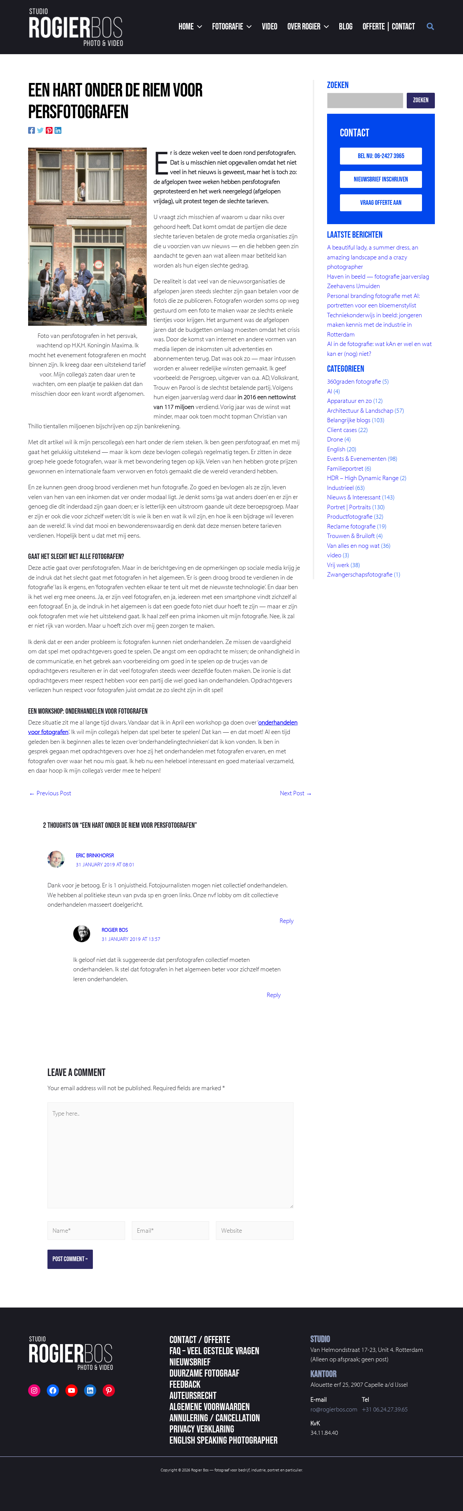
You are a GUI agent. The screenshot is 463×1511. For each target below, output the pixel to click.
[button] (190, 27)
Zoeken (420, 100)
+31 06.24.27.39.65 (385, 1409)
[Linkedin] (58, 129)
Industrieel (340, 487)
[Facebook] (31, 129)
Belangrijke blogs (348, 420)
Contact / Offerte (199, 1340)
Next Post (296, 793)
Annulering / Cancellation (214, 1418)
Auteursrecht (193, 1396)
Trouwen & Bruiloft (351, 536)
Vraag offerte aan (381, 203)
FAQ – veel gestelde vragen (214, 1351)
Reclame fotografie (351, 526)
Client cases (342, 430)
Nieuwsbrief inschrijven (381, 179)
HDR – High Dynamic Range (363, 478)
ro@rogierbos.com (334, 1409)
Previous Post (50, 793)
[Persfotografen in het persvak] (87, 236)
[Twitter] (40, 129)
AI (329, 391)
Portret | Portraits (349, 507)
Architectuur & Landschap (360, 410)
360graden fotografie (354, 381)
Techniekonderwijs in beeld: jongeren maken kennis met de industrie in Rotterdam (374, 324)
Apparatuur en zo (349, 400)
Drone (335, 439)
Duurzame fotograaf (204, 1373)
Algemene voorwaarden (209, 1407)
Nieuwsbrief (189, 1362)
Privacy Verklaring (201, 1429)
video (334, 555)
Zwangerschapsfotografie (359, 574)
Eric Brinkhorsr (95, 855)
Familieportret (345, 468)
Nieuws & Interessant (354, 497)
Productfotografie (350, 516)
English (336, 449)
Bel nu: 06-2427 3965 (381, 156)
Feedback (184, 1385)
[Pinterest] (49, 129)
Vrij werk (338, 565)
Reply (287, 920)
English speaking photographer (223, 1440)
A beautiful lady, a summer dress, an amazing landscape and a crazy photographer (372, 257)
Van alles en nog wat (353, 545)
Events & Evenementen (356, 458)
